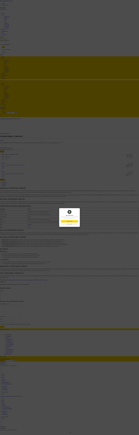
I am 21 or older (69, 221)
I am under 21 (69, 224)
